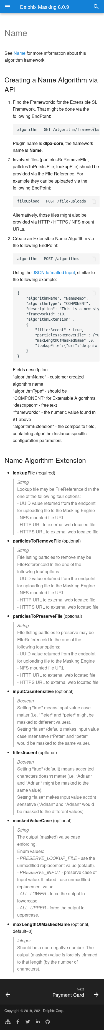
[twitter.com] (27, 1021)
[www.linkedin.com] (37, 1021)
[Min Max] (14, 991)
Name (20, 53)
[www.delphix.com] (7, 1021)
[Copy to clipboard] (94, 129)
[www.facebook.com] (17, 1021)
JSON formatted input (54, 272)
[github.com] (47, 1021)
